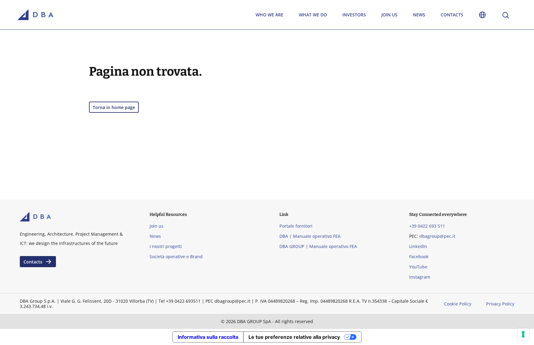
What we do (313, 15)
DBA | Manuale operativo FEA (310, 236)
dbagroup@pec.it (437, 236)
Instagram (419, 277)
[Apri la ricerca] (505, 14)
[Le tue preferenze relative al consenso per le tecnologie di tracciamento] (523, 334)
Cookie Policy (457, 304)
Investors (354, 15)
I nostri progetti (166, 246)
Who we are (269, 15)
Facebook (419, 256)
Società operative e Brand (176, 256)
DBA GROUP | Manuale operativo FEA (318, 246)
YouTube (418, 267)
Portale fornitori (295, 226)
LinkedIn (418, 246)
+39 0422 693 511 (427, 226)
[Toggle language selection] (482, 14)
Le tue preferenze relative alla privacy (294, 337)
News (419, 15)
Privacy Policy (500, 304)
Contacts (452, 15)
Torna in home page (114, 107)
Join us (389, 15)
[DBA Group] (35, 14)
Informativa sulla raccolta (208, 337)
